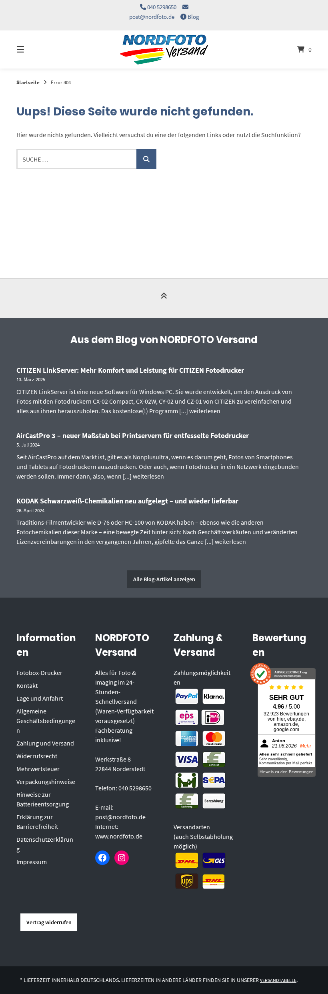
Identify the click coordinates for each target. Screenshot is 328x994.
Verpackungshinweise (45, 782)
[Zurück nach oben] (164, 298)
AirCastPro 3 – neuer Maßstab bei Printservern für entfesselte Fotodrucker (132, 435)
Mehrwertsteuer (38, 769)
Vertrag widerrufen (49, 922)
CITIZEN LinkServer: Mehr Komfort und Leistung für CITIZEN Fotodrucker (130, 370)
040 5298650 (161, 7)
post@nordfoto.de (151, 16)
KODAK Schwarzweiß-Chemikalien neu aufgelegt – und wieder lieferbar (127, 500)
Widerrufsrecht (36, 756)
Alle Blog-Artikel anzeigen (164, 579)
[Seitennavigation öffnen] (34, 49)
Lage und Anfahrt (39, 698)
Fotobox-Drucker (39, 673)
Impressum (31, 862)
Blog (193, 16)
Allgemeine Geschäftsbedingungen (45, 720)
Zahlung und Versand (45, 743)
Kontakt (27, 685)
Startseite (28, 82)
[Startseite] (164, 49)
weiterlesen (204, 411)
